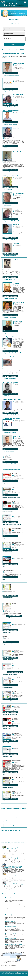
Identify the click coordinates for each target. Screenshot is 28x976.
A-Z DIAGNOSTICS (18, 63)
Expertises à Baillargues (7, 824)
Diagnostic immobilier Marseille (5, 972)
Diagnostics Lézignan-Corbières (11, 106)
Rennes (6, 973)
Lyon (22, 972)
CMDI (14, 79)
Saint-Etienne (11, 974)
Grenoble (17, 974)
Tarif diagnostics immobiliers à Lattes (10, 816)
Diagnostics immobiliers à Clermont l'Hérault (11, 823)
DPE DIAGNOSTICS (18, 193)
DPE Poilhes (6, 148)
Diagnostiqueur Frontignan (10, 432)
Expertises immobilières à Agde (9, 825)
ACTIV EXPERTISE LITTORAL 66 (12, 400)
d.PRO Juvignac (7, 455)
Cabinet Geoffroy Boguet (10, 357)
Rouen (18, 972)
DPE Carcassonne (8, 189)
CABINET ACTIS (17, 152)
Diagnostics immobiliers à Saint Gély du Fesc (11, 817)
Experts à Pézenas (6, 821)
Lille (8, 973)
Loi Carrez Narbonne (8, 172)
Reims (19, 973)
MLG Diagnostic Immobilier (11, 110)
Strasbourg (2, 973)
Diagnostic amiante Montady (10, 124)
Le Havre (25, 973)
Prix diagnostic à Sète (7, 813)
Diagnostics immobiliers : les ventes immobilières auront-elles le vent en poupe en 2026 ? (13, 884)
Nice (13, 973)
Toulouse (16, 973)
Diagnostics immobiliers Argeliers (11, 75)
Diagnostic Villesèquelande (10, 317)
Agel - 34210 (21, 49)
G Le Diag (16, 243)
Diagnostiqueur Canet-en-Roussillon (12, 415)
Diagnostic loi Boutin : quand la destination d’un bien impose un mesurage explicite (13, 876)
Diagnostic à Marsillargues (8, 819)
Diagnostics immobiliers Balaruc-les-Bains (13, 353)
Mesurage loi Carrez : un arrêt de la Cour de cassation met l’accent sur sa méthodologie (13, 858)
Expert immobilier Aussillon (10, 255)
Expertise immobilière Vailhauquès (12, 464)
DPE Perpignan (7, 396)
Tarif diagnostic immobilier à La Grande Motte (11, 811)
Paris (20, 972)
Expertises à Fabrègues (7, 826)
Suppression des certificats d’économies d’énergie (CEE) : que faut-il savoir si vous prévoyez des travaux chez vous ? (13, 848)
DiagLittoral (16, 436)
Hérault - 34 (14, 49)
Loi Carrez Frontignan (9, 451)
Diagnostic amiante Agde (9, 279)
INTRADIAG (16, 283)
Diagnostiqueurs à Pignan (8, 822)
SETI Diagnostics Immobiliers (11, 418)
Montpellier (22, 973)
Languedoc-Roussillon (6, 56)
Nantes (15, 974)
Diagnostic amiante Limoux (10, 333)
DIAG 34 (15, 259)
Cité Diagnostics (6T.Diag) (10, 176)
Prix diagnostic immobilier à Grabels (10, 815)
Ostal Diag (16, 128)
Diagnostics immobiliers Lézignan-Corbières (14, 91)
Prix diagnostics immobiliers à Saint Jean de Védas (12, 814)
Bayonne (10, 973)
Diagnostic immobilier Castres (10, 298)
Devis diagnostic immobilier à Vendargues (11, 820)
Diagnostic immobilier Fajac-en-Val (12, 221)
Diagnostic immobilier (6, 49)
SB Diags (15, 209)
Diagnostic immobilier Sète (10, 378)
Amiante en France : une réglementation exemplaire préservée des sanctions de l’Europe (12, 867)
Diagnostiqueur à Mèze (7, 818)
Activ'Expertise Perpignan (10, 382)
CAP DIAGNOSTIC (18, 95)
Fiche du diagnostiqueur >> (10, 73)
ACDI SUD (16, 225)
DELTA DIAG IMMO (18, 302)
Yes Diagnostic (17, 321)
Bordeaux (25, 972)
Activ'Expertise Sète (9, 337)
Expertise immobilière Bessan (10, 240)
